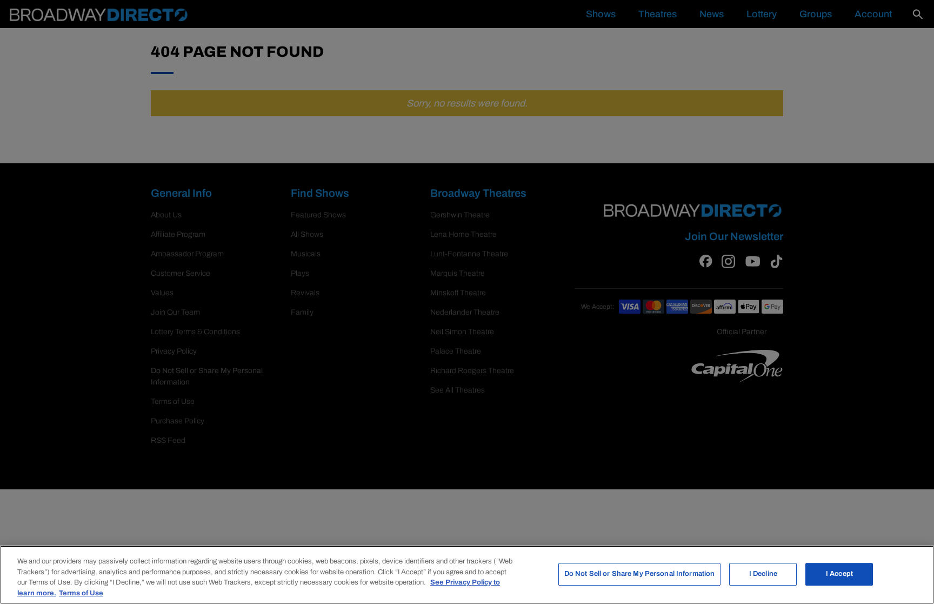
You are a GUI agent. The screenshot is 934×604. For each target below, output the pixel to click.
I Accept (839, 574)
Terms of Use (81, 592)
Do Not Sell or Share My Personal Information (639, 574)
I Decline (763, 574)
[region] (467, 575)
